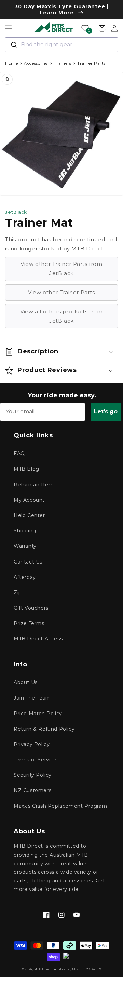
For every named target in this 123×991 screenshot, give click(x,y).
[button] (8, 28)
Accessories (36, 63)
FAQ (19, 453)
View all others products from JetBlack (61, 316)
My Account (29, 500)
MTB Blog (26, 469)
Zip (18, 592)
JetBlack (16, 212)
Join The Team (32, 698)
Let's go (106, 411)
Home (11, 63)
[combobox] (61, 44)
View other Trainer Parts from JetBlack (61, 268)
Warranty (25, 546)
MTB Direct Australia (52, 969)
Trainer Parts (91, 63)
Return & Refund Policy (44, 729)
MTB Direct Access (38, 639)
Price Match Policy (38, 713)
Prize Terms (29, 623)
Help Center (29, 515)
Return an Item (34, 484)
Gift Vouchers (31, 608)
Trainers (62, 63)
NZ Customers (32, 790)
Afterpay (25, 577)
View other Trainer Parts (61, 292)
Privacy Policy (32, 744)
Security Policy (33, 775)
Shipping (25, 531)
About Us (26, 682)
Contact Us (28, 562)
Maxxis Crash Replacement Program (60, 806)
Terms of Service (35, 760)
